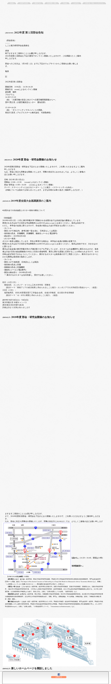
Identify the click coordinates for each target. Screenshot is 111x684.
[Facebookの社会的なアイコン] (59, 674)
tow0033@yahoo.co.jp (45, 223)
